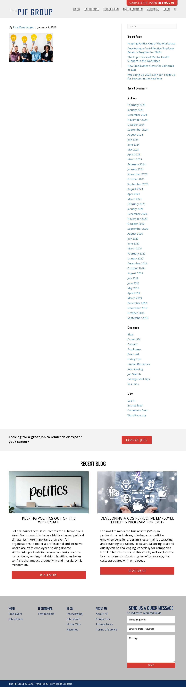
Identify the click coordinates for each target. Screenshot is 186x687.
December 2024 (137, 115)
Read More (49, 575)
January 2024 (135, 169)
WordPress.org (136, 415)
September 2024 (137, 129)
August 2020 (135, 233)
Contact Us (103, 619)
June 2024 (133, 144)
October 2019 (135, 268)
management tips (138, 379)
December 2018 (137, 303)
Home (76, 9)
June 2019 (133, 283)
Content (132, 344)
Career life (133, 339)
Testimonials (46, 614)
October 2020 (135, 223)
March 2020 (134, 248)
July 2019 (132, 278)
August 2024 (135, 134)
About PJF (102, 614)
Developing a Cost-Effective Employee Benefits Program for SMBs (137, 520)
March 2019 (134, 298)
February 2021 (136, 204)
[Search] (174, 9)
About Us (153, 9)
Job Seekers (110, 9)
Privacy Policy (104, 624)
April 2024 (133, 154)
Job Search (134, 374)
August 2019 (135, 273)
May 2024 (133, 149)
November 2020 (137, 219)
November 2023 (137, 174)
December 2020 (137, 214)
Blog (166, 9)
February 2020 (136, 253)
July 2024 (132, 139)
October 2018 (135, 313)
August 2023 (135, 189)
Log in (131, 400)
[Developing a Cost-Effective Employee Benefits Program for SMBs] (137, 492)
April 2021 (133, 194)
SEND (151, 665)
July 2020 (132, 238)
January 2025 (135, 110)
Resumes (133, 384)
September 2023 (137, 184)
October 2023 (135, 179)
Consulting (91, 9)
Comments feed (137, 410)
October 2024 (135, 124)
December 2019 (137, 263)
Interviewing (135, 369)
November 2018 (137, 308)
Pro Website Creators (60, 683)
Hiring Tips (134, 359)
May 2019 (133, 288)
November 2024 (137, 119)
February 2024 (136, 164)
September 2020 (137, 228)
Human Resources (138, 364)
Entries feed (135, 405)
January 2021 (135, 209)
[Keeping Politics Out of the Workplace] (49, 492)
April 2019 (133, 293)
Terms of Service (106, 629)
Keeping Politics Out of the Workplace (151, 43)
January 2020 (135, 258)
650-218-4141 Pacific (144, 2)
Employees (134, 349)
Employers (15, 614)
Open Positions (132, 9)
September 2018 (137, 318)
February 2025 (136, 105)
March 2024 (134, 159)
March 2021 (134, 199)
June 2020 (133, 243)
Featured (133, 354)
